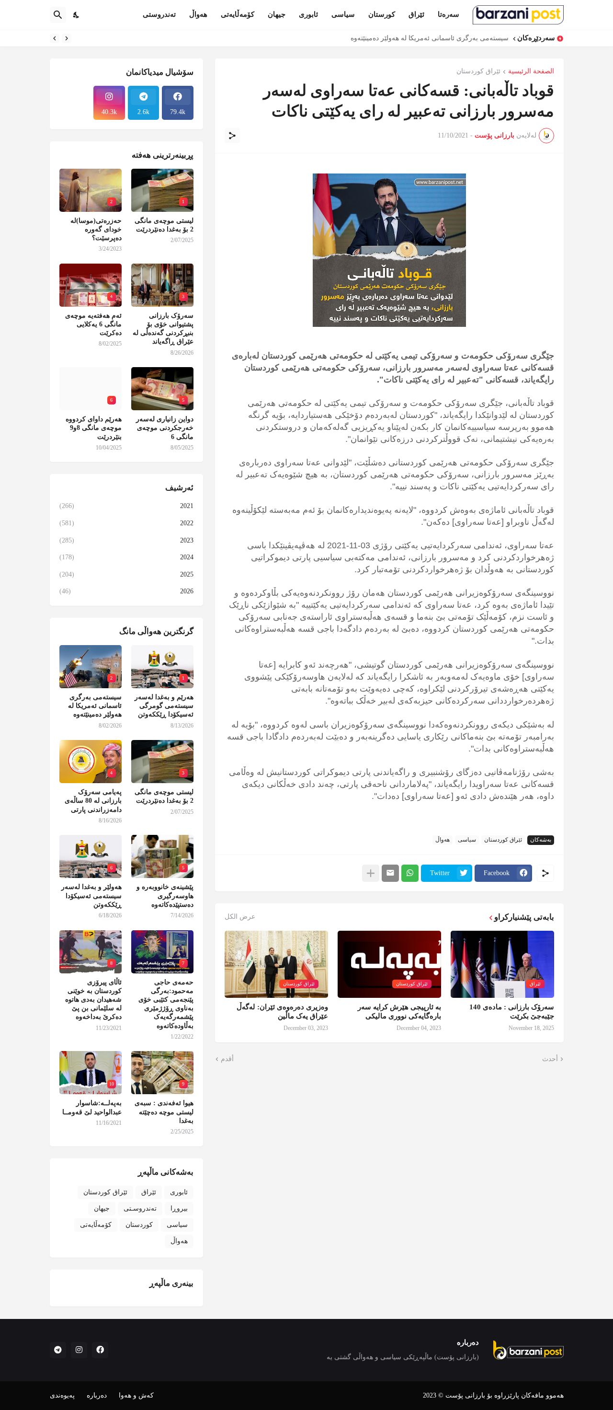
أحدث (550, 1059)
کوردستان (139, 1224)
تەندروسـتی (140, 1208)
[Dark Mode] (76, 15)
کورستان (381, 14)
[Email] (390, 873)
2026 (126, 591)
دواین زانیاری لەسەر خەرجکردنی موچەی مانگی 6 (164, 428)
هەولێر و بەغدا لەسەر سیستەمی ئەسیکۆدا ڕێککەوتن (91, 895)
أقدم (227, 1059)
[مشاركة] (232, 135)
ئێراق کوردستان (478, 71)
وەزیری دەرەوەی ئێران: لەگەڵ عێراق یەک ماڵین (282, 1011)
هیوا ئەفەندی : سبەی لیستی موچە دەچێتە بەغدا (164, 1111)
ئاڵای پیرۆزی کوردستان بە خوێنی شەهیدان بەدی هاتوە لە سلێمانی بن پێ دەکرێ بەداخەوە (93, 1000)
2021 (126, 505)
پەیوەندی (62, 1395)
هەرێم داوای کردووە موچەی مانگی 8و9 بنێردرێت (94, 428)
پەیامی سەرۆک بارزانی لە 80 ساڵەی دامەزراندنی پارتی (93, 800)
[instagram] (79, 1350)
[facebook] (100, 1350)
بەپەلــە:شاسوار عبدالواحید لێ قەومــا (92, 1107)
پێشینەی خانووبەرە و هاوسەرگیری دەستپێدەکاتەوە (164, 895)
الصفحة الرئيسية (531, 71)
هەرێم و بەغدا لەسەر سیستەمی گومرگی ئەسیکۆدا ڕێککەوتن (164, 705)
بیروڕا (179, 1208)
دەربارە (97, 1395)
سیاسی (343, 14)
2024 (126, 557)
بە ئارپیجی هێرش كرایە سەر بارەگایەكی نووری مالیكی (399, 1011)
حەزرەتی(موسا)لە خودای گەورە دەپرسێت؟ (96, 229)
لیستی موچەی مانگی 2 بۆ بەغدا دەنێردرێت (164, 225)
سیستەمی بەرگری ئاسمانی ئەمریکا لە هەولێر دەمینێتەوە (430, 38)
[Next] (54, 38)
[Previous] (66, 38)
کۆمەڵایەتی (237, 14)
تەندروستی (159, 14)
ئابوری (308, 14)
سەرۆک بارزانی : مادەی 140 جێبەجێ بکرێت (511, 1011)
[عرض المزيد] (370, 873)
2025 (126, 574)
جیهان (276, 14)
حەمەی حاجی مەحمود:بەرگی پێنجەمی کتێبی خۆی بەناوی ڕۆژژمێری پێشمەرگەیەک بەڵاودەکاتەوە (165, 1004)
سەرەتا (448, 14)
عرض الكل (240, 916)
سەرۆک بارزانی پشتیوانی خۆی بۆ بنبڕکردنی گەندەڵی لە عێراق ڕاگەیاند (163, 329)
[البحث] (58, 15)
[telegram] (58, 1350)
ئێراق (416, 14)
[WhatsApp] (410, 873)
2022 (126, 523)
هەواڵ (198, 14)
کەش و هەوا (136, 1395)
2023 (126, 540)
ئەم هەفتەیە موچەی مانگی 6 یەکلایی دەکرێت (93, 324)
